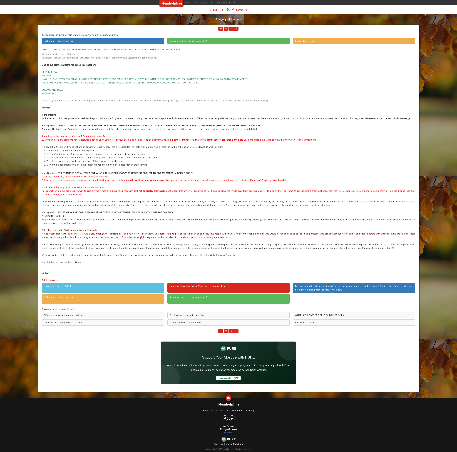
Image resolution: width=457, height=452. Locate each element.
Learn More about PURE (228, 378)
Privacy (250, 410)
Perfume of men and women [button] (59, 40)
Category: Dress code (228, 20)
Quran (195, 2)
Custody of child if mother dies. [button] (185, 322)
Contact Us (222, 410)
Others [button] (226, 2)
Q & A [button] (203, 2)
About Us (208, 410)
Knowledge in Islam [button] (305, 40)
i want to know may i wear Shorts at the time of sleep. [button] (197, 286)
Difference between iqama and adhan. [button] (63, 315)
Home (187, 2)
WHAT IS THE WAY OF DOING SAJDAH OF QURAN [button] (320, 315)
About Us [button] (215, 2)
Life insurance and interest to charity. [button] (63, 322)
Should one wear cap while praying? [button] (188, 40)
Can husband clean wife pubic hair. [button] (187, 315)
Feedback (237, 410)
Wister (230, 433)
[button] (234, 2)
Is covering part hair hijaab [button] (58, 286)
